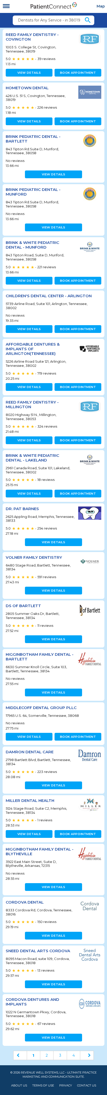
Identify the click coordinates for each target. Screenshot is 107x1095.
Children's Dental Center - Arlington (49, 295)
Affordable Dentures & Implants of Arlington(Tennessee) (33, 349)
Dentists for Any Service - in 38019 (49, 20)
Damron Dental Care (30, 751)
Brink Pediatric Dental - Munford (33, 192)
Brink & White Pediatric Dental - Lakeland (32, 458)
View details (29, 73)
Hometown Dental (27, 87)
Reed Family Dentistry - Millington (32, 404)
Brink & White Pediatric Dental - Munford (32, 245)
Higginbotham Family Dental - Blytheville (39, 851)
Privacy (65, 1085)
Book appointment (78, 73)
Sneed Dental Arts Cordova (38, 950)
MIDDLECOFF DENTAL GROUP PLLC (41, 707)
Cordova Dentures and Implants (32, 1002)
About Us (19, 1085)
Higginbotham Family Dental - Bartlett (39, 656)
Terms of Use (43, 1085)
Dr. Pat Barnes (22, 508)
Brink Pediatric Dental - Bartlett (33, 139)
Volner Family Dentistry (34, 557)
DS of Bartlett (23, 605)
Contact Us (86, 1085)
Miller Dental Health (30, 800)
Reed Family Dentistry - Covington (32, 37)
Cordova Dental (25, 902)
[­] (6, 6)
